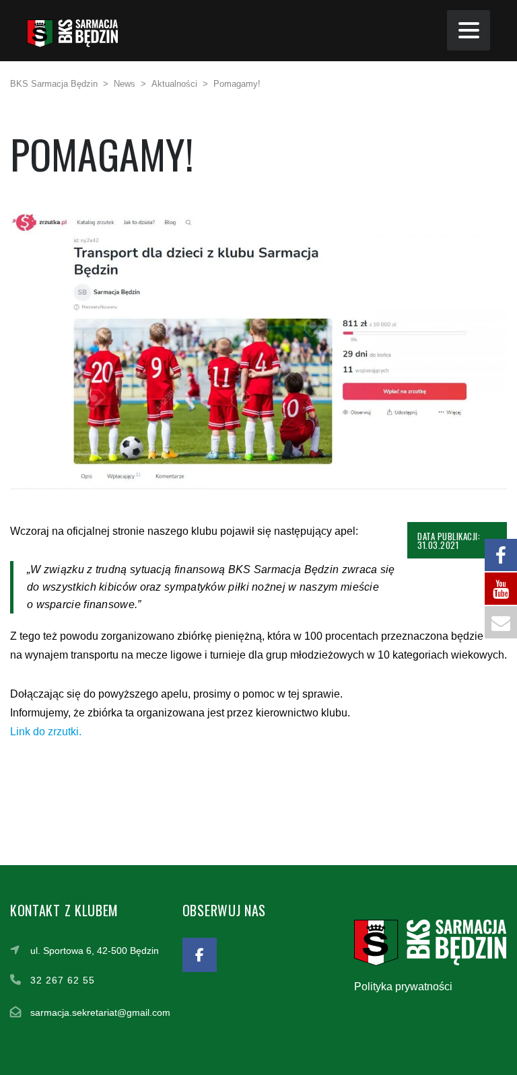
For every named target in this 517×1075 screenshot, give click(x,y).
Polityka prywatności (403, 986)
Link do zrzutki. (45, 731)
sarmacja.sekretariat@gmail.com (100, 1012)
